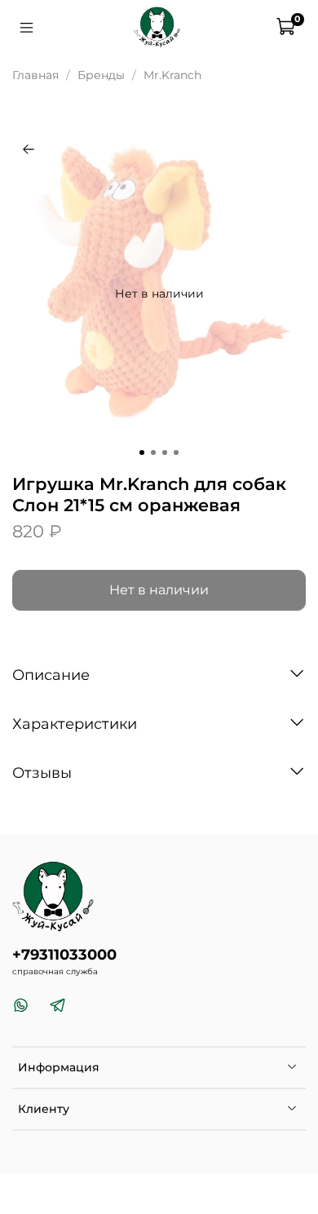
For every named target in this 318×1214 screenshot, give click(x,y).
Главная (35, 75)
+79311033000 (64, 954)
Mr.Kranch (172, 75)
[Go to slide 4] (176, 452)
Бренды (101, 75)
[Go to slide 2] (153, 452)
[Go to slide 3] (164, 452)
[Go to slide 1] (141, 452)
